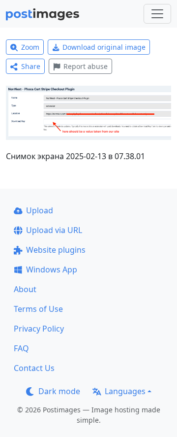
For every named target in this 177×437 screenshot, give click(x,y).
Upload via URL (54, 230)
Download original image (104, 47)
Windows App (51, 269)
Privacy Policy (39, 328)
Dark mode (59, 391)
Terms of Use (38, 308)
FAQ (21, 348)
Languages (125, 391)
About (25, 289)
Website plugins (56, 249)
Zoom (30, 47)
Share (30, 66)
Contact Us (34, 368)
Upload (39, 210)
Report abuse (85, 66)
